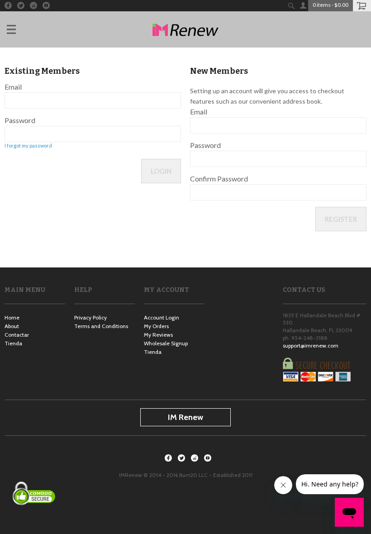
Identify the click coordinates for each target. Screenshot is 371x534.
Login (161, 171)
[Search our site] (291, 5)
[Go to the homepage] (185, 29)
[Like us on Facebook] (8, 5)
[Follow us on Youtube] (46, 5)
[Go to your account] (302, 5)
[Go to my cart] (362, 5)
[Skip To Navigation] (20, 29)
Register (341, 219)
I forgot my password (28, 145)
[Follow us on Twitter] (20, 5)
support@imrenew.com (310, 345)
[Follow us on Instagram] (33, 5)
